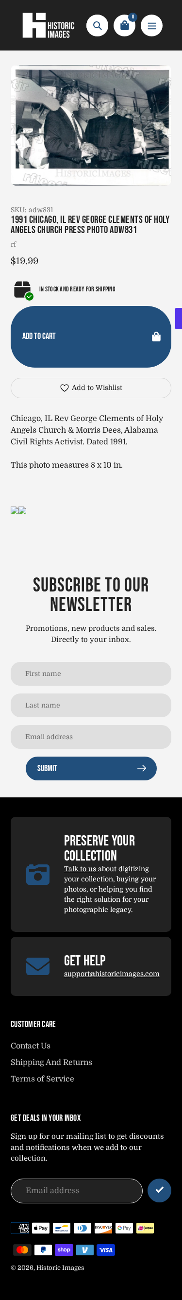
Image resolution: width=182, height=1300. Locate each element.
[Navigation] (152, 25)
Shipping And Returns (51, 1062)
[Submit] (159, 1190)
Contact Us (30, 1046)
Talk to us (81, 869)
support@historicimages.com (112, 974)
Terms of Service (42, 1079)
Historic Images (60, 1267)
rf (13, 244)
